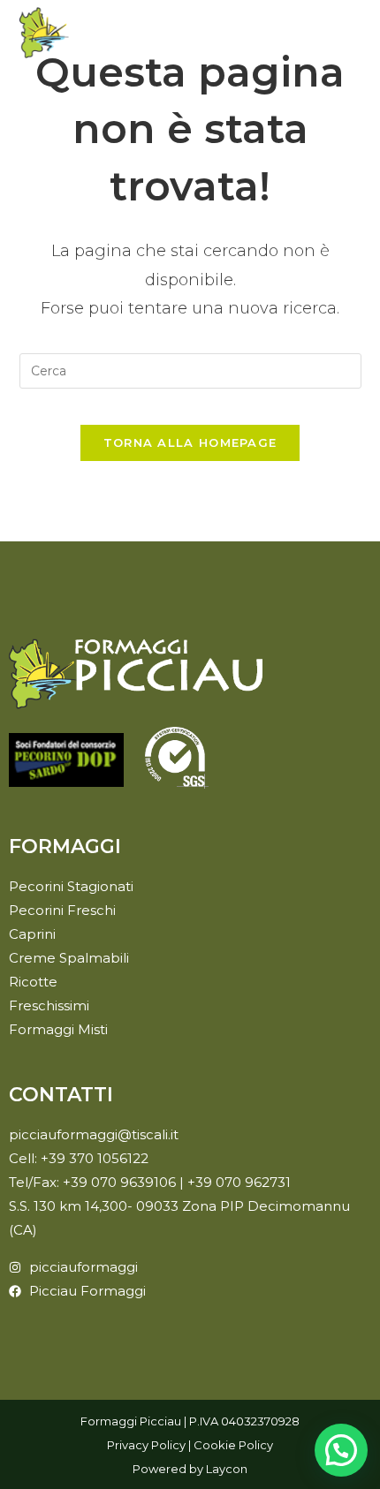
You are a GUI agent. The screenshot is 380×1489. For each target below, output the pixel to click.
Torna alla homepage (190, 442)
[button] (341, 1450)
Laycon (226, 1469)
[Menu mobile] (355, 32)
